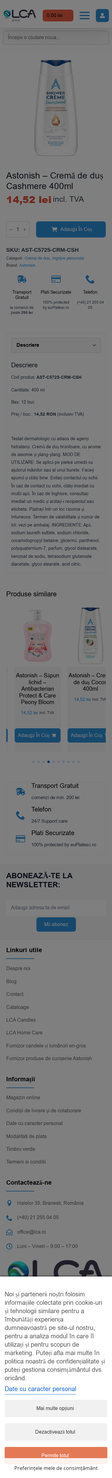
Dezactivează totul (55, 1432)
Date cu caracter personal (40, 1389)
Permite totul (55, 1455)
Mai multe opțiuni (55, 1408)
